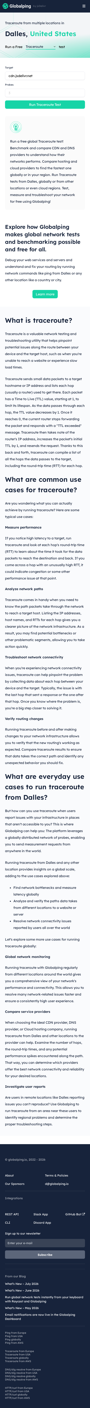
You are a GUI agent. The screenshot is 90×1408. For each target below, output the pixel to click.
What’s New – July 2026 (22, 1284)
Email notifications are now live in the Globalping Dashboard (40, 1317)
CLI (7, 1223)
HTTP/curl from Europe (19, 1387)
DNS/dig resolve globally (20, 1376)
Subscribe (45, 1255)
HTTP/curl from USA (17, 1391)
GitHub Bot (73, 1214)
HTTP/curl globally (16, 1394)
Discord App (42, 1223)
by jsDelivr (39, 6)
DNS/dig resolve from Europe (23, 1369)
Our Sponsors (14, 1184)
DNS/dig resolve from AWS (21, 1379)
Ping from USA (14, 1336)
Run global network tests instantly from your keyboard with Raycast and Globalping (44, 1299)
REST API (12, 1214)
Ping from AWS (14, 1342)
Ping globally (13, 1339)
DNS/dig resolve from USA (21, 1372)
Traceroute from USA (17, 1354)
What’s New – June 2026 (22, 1290)
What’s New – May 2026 (22, 1308)
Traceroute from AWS (18, 1361)
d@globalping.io (57, 1184)
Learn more (45, 294)
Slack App (40, 1214)
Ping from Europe (15, 1332)
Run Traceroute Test (45, 104)
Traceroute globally (17, 1357)
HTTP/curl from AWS (17, 1397)
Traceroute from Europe (19, 1351)
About (9, 1175)
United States (53, 33)
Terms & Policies (56, 1175)
